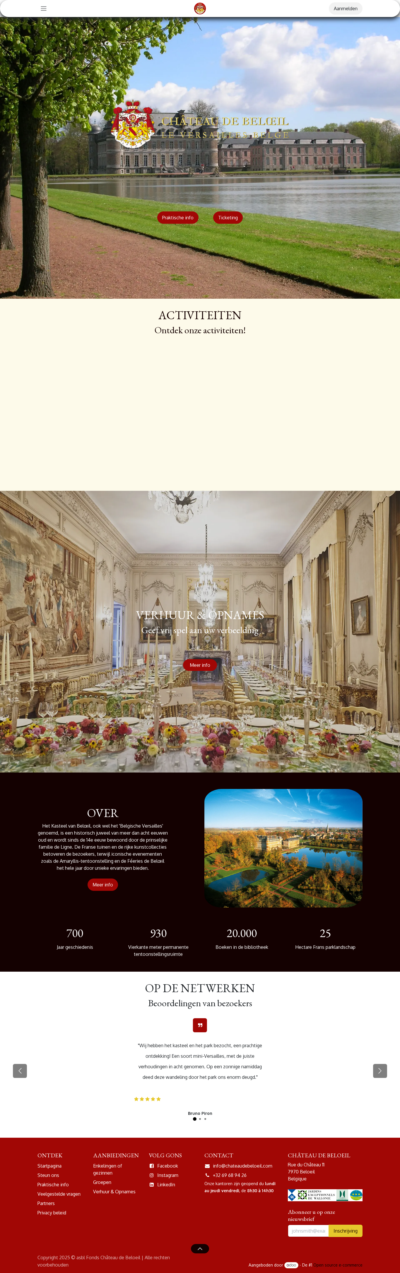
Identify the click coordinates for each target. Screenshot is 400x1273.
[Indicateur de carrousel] (194, 1119)
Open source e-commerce (338, 1264)
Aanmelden (346, 8)
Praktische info (178, 218)
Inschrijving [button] (346, 1231)
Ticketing (228, 218)
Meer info (200, 665)
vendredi (230, 1190)
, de (242, 1190)
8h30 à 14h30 (259, 1190)
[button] (200, 1248)
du (261, 1183)
